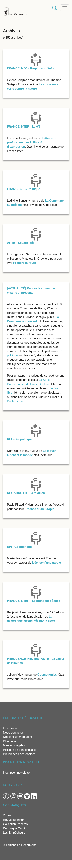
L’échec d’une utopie (39, 509)
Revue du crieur (13, 819)
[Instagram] (13, 796)
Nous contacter (13, 732)
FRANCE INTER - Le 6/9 (23, 126)
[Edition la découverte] (15, 9)
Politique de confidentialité (19, 749)
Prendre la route (24, 262)
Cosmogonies (47, 674)
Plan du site (10, 741)
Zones (7, 815)
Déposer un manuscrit (17, 736)
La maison (10, 728)
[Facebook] (6, 796)
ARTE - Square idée (20, 242)
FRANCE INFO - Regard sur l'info (30, 68)
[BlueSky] (27, 796)
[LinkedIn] (34, 796)
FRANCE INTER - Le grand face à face (33, 600)
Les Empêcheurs (14, 832)
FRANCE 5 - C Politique (23, 189)
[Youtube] (20, 796)
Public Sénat (15, 401)
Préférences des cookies (19, 754)
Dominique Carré (14, 828)
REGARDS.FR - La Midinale (26, 493)
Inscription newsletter (17, 772)
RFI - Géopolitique (19, 439)
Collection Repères (15, 824)
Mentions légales (14, 745)
